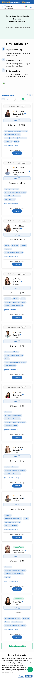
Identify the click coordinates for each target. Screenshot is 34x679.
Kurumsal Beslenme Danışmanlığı (14, 252)
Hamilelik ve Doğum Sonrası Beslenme (15, 302)
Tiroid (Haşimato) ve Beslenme (13, 415)
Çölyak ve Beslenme (10, 365)
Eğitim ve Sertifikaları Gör (10, 145)
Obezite (16, 141)
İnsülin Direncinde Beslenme (12, 134)
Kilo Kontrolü (8, 141)
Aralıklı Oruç (15, 245)
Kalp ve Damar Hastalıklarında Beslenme (16, 131)
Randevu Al (17, 153)
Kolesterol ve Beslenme (11, 425)
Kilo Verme (15, 189)
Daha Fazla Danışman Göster (17, 646)
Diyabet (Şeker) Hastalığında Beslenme (15, 138)
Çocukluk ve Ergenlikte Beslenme (14, 573)
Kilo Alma (7, 189)
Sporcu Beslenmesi (10, 199)
